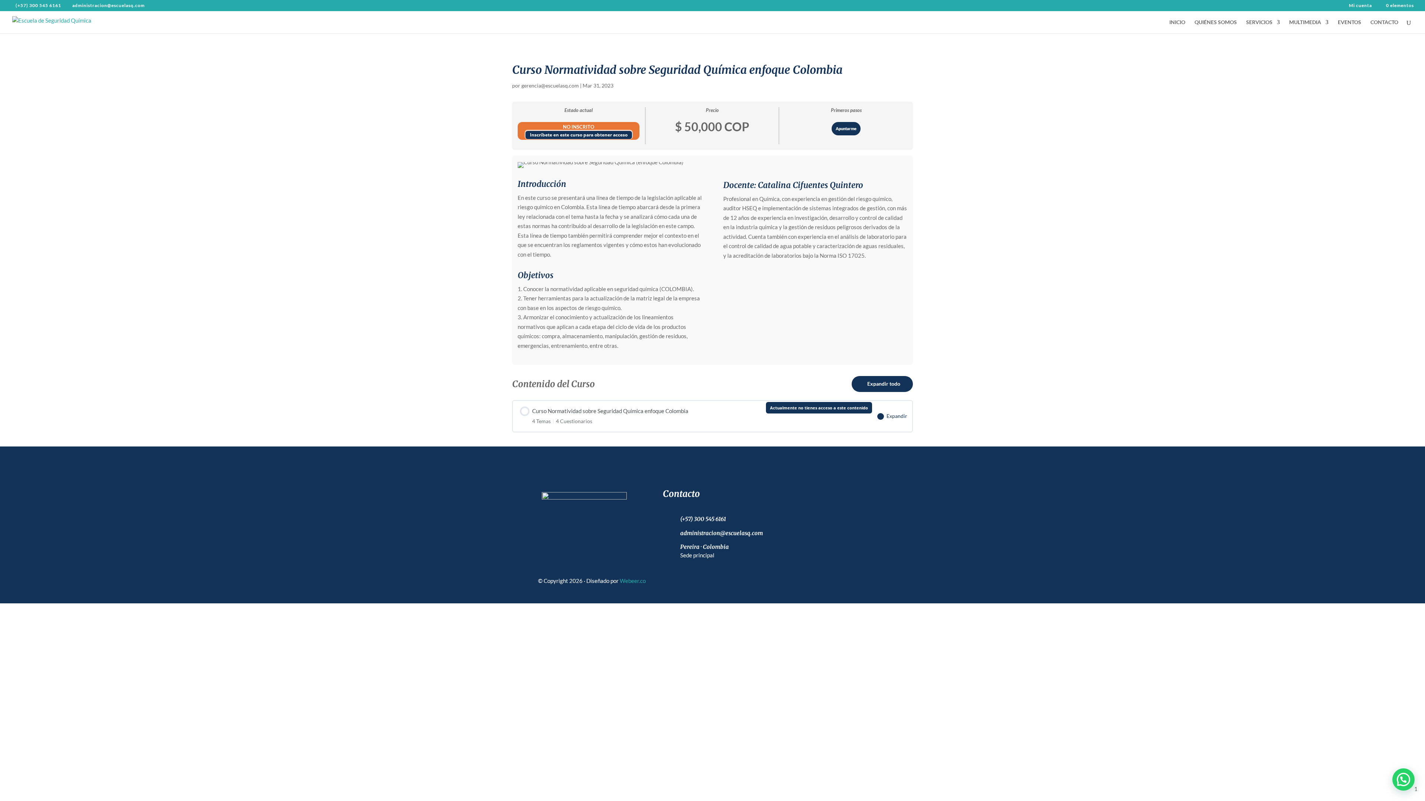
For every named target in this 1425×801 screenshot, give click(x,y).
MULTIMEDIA (1305, 22)
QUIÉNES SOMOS (1216, 22)
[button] (1403, 779)
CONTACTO (1384, 22)
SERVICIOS (1259, 22)
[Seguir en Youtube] (590, 519)
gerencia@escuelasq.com (550, 85)
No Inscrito (578, 127)
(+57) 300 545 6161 (38, 5)
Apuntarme (846, 128)
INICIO (1177, 22)
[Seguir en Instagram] (570, 519)
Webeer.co (633, 580)
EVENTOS (1349, 22)
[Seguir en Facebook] (549, 519)
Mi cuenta (1360, 5)
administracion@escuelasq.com (721, 533)
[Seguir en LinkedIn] (611, 519)
